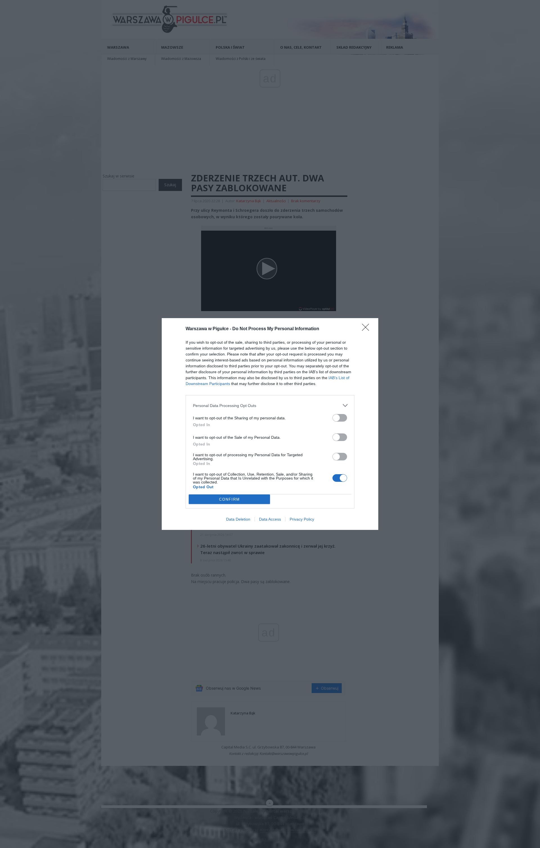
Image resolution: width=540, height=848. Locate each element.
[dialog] (270, 424)
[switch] (339, 418)
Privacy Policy (302, 519)
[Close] (367, 329)
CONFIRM (229, 499)
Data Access (270, 519)
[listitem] (270, 405)
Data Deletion (238, 519)
